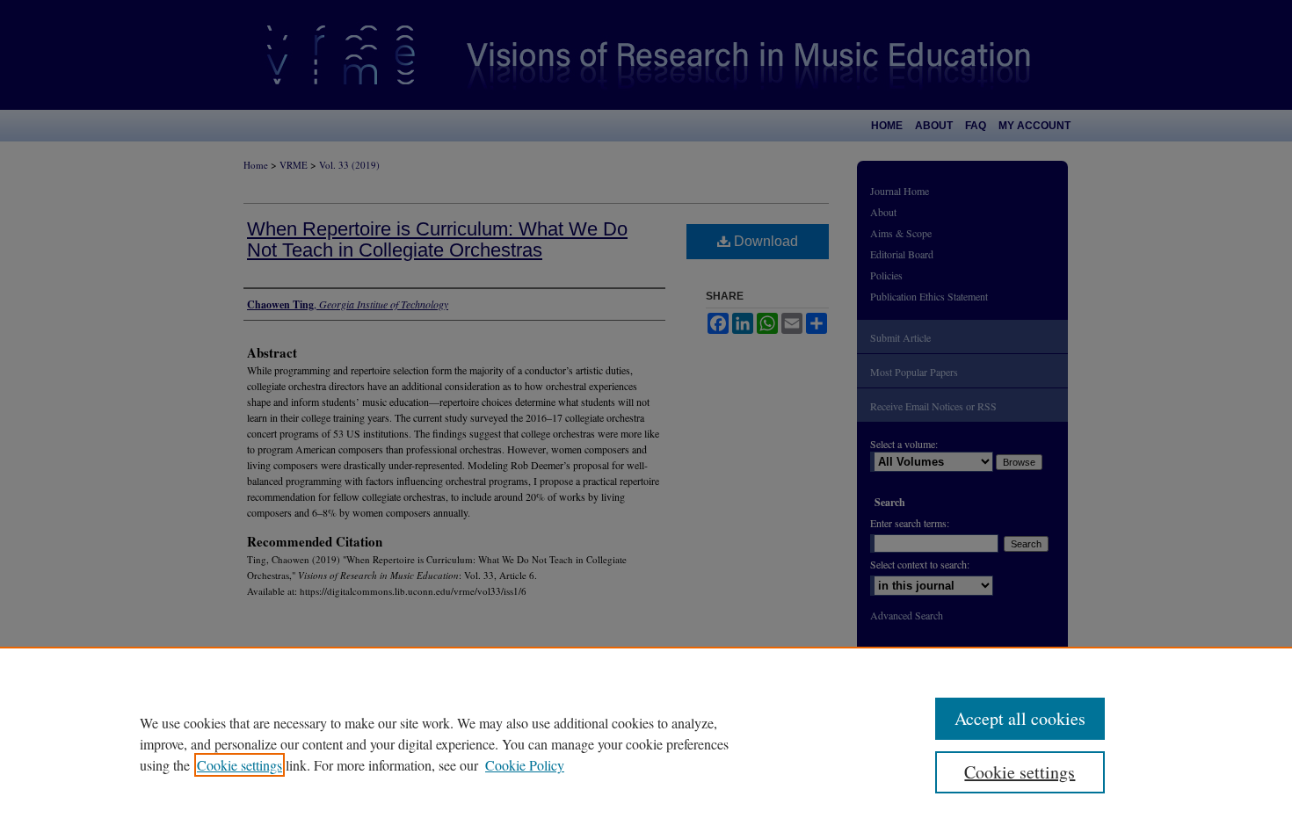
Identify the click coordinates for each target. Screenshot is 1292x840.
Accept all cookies (1019, 718)
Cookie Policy (524, 765)
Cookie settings (239, 765)
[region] (646, 743)
